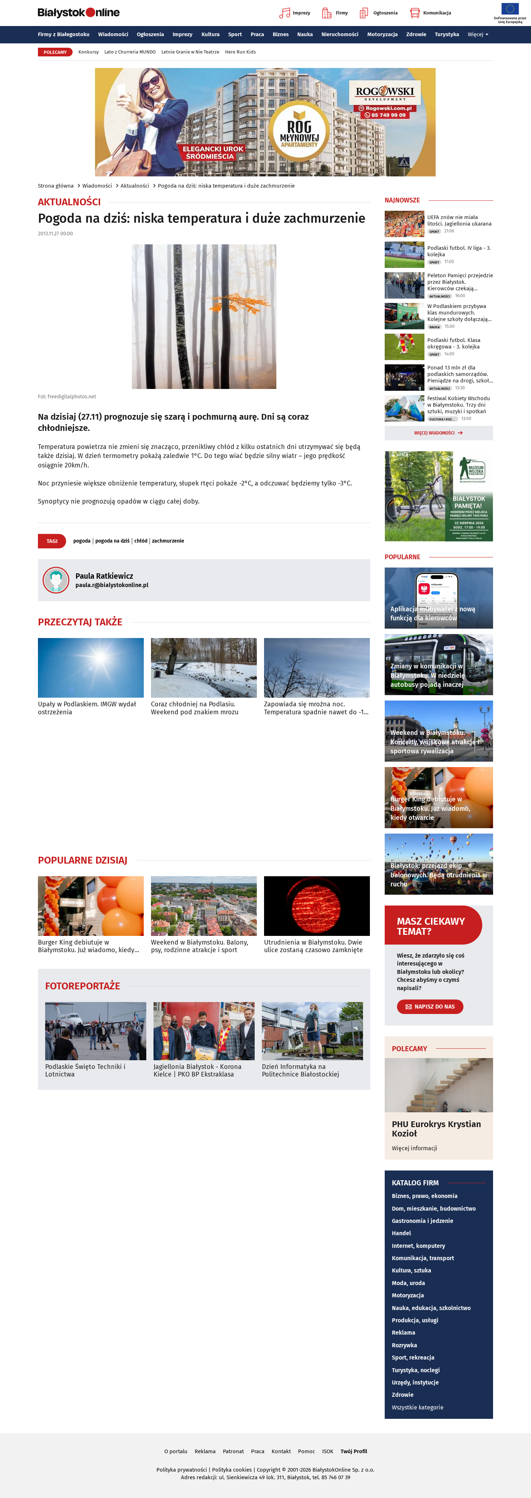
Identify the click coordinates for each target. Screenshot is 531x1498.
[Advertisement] (204, 785)
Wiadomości (113, 34)
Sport (235, 34)
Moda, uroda (408, 1283)
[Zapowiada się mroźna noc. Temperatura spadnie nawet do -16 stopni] (317, 668)
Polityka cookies (232, 1470)
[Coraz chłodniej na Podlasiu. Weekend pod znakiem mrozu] (204, 668)
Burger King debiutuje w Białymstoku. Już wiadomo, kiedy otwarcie (86, 946)
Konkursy (88, 52)
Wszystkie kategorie (418, 1407)
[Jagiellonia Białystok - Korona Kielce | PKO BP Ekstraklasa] (204, 1031)
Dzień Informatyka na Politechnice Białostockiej (300, 1071)
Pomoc (306, 1451)
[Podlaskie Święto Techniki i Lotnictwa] (95, 1031)
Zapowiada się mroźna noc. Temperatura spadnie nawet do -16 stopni (315, 708)
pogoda (82, 541)
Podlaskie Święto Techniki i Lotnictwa (85, 1071)
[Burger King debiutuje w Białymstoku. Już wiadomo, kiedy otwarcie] (91, 906)
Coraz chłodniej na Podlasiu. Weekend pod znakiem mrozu (194, 708)
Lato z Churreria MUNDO (130, 52)
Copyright (268, 1470)
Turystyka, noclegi (416, 1370)
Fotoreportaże (82, 985)
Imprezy (301, 13)
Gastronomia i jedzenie (422, 1220)
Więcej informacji (414, 1148)
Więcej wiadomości (434, 433)
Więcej (475, 34)
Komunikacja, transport (423, 1258)
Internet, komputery (418, 1245)
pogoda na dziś (112, 541)
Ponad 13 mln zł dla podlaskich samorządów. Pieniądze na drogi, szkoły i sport (459, 374)
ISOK (327, 1451)
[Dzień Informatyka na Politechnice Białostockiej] (312, 1031)
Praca (257, 34)
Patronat (233, 1451)
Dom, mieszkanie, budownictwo (434, 1208)
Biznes (281, 34)
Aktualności (135, 186)
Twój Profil (354, 1451)
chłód (140, 541)
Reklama (403, 1332)
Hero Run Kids (240, 52)
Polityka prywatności (181, 1470)
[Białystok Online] (79, 13)
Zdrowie (416, 34)
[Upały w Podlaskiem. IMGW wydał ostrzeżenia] (91, 668)
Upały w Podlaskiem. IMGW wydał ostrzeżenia (87, 708)
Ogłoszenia (386, 13)
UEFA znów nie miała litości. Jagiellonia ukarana (459, 220)
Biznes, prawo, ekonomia (425, 1196)
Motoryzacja (382, 34)
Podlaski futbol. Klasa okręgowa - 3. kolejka (453, 343)
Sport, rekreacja (413, 1357)
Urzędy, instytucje (415, 1382)
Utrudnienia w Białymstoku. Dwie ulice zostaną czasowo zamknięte (313, 946)
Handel (401, 1233)
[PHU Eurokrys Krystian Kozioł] (439, 1085)
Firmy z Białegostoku (64, 34)
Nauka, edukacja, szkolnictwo (431, 1308)
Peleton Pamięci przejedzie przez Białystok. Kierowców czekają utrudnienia (460, 282)
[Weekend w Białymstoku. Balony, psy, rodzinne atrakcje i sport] (204, 906)
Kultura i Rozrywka (443, 419)
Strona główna (56, 186)
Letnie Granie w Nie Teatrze (190, 52)
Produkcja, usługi (415, 1320)
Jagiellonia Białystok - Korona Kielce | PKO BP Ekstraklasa (198, 1071)
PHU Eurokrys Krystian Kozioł (436, 1129)
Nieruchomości (339, 34)
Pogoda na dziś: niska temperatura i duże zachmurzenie (226, 186)
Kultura (211, 34)
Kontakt (281, 1451)
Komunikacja (437, 13)
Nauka (305, 34)
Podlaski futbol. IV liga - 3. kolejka (459, 251)
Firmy (342, 13)
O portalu (175, 1451)
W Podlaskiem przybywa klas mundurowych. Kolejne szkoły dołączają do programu (457, 312)
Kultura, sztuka (411, 1270)
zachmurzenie (168, 541)
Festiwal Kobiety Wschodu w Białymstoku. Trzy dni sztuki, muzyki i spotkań (458, 405)
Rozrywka (404, 1345)
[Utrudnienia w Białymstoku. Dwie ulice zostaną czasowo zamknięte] (317, 906)
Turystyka (447, 34)
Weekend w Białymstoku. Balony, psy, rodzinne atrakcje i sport (199, 946)
